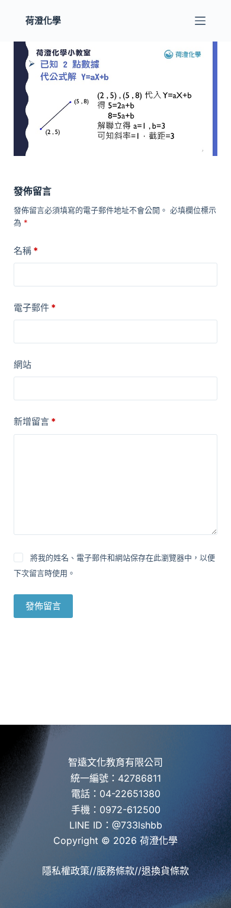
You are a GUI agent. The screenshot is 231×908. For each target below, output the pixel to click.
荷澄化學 (43, 20)
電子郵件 (35, 307)
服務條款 (115, 871)
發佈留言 (43, 605)
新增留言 (35, 421)
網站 (22, 364)
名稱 (26, 250)
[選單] (200, 20)
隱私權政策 (65, 871)
